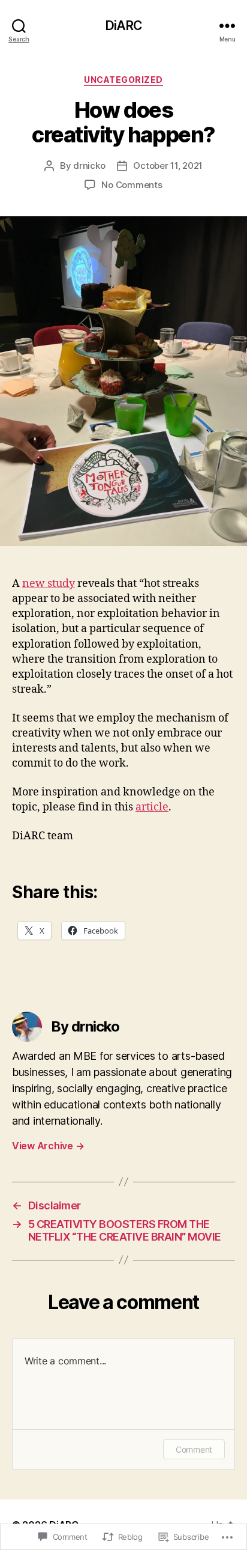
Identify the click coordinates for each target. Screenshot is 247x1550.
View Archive (48, 1146)
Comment (194, 1449)
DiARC (123, 25)
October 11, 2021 (168, 165)
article (151, 807)
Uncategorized (123, 79)
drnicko (89, 165)
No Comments (131, 184)
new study (48, 584)
